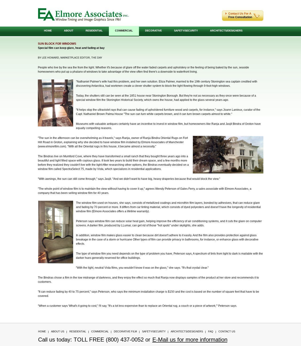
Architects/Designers (226, 30)
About (68, 30)
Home (48, 30)
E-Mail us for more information (189, 339)
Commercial (124, 30)
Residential (94, 30)
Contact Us (226, 331)
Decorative (153, 30)
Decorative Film (125, 331)
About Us (57, 331)
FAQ (210, 331)
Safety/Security (186, 30)
